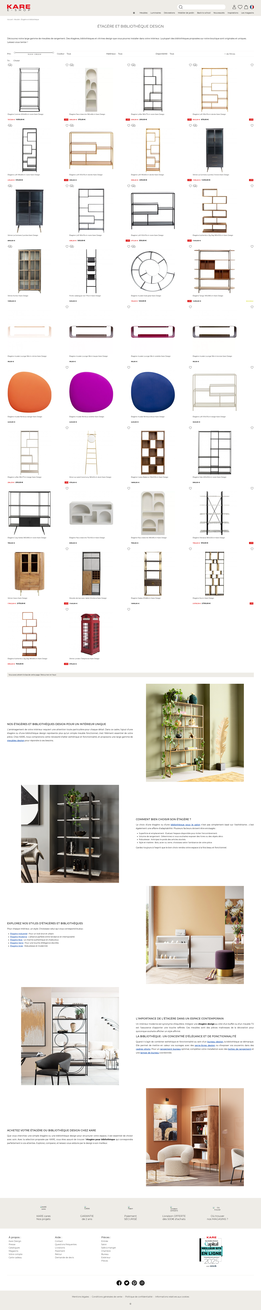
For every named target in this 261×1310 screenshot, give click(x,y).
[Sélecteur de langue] (252, 7)
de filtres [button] (230, 54)
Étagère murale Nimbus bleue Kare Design (148, 417)
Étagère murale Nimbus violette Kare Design (86, 417)
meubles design (15, 740)
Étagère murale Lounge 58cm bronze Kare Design (212, 356)
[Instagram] (142, 1283)
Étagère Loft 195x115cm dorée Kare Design (209, 114)
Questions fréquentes (66, 1244)
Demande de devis (64, 1257)
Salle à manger (108, 1247)
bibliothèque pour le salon (185, 824)
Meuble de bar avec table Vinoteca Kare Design (88, 598)
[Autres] (135, 14)
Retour (58, 1254)
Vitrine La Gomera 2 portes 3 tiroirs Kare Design (211, 175)
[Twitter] (126, 1283)
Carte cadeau (15, 1257)
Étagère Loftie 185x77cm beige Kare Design (24, 477)
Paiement (60, 1251)
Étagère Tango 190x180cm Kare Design (208, 296)
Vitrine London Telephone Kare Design (84, 659)
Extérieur (106, 1257)
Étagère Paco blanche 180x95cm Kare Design (149, 538)
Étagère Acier (16, 946)
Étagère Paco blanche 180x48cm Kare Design (87, 114)
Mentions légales (81, 1296)
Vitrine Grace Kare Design (17, 598)
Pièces (104, 1261)
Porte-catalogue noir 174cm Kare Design (85, 296)
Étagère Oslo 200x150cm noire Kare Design (209, 477)
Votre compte (15, 1254)
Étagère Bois (16, 940)
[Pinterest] (134, 1283)
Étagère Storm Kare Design (203, 598)
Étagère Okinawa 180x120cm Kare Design (209, 538)
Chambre (106, 1251)
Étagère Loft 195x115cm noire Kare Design (85, 235)
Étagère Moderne (18, 937)
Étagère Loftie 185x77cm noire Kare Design (147, 114)
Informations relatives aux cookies (172, 1296)
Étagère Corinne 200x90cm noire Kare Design (25, 114)
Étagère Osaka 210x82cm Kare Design (146, 598)
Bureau (105, 1254)
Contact (59, 1241)
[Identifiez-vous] (234, 7)
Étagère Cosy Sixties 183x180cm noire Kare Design (27, 538)
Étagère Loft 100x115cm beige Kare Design (209, 417)
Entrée (104, 1241)
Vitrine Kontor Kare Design (18, 296)
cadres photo (143, 1049)
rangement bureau (170, 1049)
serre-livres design (205, 1045)
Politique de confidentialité (139, 1296)
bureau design (215, 1041)
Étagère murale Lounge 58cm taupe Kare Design (88, 356)
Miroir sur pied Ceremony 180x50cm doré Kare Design (90, 477)
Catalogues (14, 1247)
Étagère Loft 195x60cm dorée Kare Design (147, 175)
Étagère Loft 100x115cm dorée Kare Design (86, 175)
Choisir (16, 61)
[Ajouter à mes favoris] (67, 65)
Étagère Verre (16, 943)
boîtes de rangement (239, 1049)
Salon (104, 1244)
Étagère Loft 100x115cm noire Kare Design (147, 235)
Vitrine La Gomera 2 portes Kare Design (23, 235)
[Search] (180, 7)
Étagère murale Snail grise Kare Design (146, 296)
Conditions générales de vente (107, 1296)
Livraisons (60, 1247)
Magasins (13, 1251)
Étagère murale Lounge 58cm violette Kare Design (151, 356)
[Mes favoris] (240, 7)
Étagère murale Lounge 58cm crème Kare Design (27, 356)
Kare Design (15, 1241)
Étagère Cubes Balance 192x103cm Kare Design (149, 477)
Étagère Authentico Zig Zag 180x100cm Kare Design (213, 235)
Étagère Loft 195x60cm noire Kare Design (24, 175)
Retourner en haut (48, 675)
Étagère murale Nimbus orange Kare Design (25, 417)
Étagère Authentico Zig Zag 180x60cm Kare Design (27, 659)
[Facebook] (119, 1283)
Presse (12, 1244)
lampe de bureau (149, 1053)
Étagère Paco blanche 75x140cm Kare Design (87, 538)
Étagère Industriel (18, 934)
